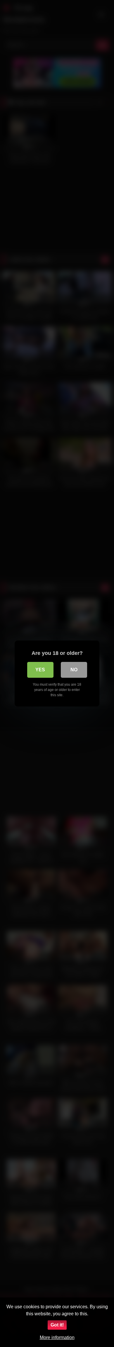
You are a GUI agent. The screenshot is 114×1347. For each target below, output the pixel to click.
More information (57, 1337)
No (73, 669)
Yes (40, 669)
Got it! (57, 1324)
